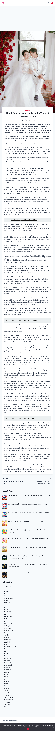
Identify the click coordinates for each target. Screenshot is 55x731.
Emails (6, 609)
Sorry (6, 686)
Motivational (8, 665)
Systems (6, 688)
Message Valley (23, 120)
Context (6, 600)
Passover (6, 672)
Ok (28, 728)
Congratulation (8, 598)
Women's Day (8, 704)
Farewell (7, 614)
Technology (7, 690)
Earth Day (7, 603)
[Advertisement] (27, 16)
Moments (7, 660)
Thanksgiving (8, 695)
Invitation (7, 649)
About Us (5, 721)
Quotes (6, 679)
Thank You (27, 110)
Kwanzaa (7, 651)
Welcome (7, 702)
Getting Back (8, 626)
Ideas (5, 644)
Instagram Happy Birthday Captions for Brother (13, 481)
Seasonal (7, 683)
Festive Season (8, 619)
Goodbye (6, 635)
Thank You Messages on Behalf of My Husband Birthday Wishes (42, 481)
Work (5, 706)
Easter (6, 605)
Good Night (7, 633)
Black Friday (8, 593)
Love (5, 656)
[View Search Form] (52, 3)
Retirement (7, 681)
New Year (7, 667)
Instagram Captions (10, 646)
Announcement (8, 589)
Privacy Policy (13, 721)
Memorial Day (8, 658)
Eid (5, 607)
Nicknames (7, 670)
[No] (53, 727)
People (6, 674)
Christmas (7, 596)
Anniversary (7, 586)
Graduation (7, 637)
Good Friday (7, 628)
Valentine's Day (8, 697)
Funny (6, 621)
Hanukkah (7, 642)
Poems (6, 676)
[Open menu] (48, 3)
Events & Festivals (9, 612)
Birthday (6, 591)
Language (7, 653)
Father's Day (8, 616)
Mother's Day (8, 663)
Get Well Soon (8, 623)
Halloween (7, 640)
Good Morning (8, 630)
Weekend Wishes (9, 700)
